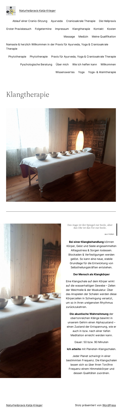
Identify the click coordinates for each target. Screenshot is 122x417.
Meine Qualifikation (104, 36)
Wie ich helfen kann (84, 64)
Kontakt (99, 28)
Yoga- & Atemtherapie (102, 72)
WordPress (109, 405)
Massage (69, 36)
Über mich (62, 64)
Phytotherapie (17, 56)
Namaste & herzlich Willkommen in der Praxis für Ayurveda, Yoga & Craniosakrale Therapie (57, 46)
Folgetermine (43, 28)
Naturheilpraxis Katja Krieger (37, 10)
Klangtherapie (81, 28)
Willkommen (108, 64)
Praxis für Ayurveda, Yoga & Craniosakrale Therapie (83, 56)
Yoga (81, 72)
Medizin (83, 36)
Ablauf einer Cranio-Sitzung (29, 21)
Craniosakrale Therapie (80, 21)
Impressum (62, 28)
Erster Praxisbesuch (18, 28)
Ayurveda (57, 21)
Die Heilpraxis (107, 21)
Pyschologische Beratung (36, 64)
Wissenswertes (65, 72)
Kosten (111, 28)
